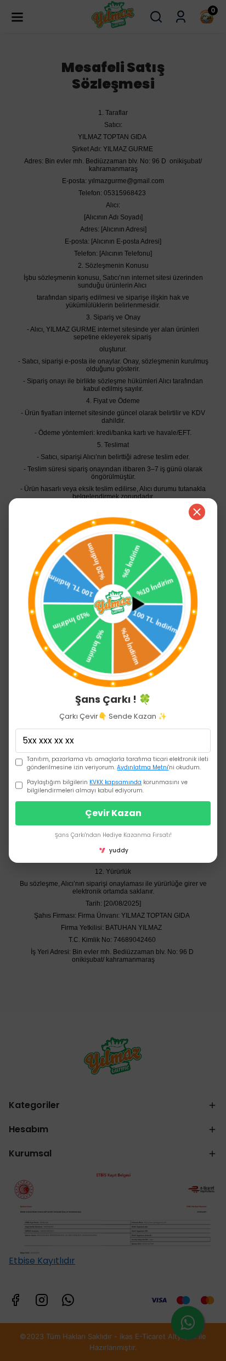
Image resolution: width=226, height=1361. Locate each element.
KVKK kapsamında (115, 782)
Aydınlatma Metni (142, 767)
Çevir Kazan (113, 813)
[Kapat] (197, 512)
